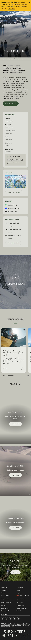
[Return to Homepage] (15, 14)
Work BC (3, 605)
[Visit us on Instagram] (6, 618)
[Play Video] (15, 277)
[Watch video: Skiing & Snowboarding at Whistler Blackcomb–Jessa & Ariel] (22, 368)
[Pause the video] (29, 494)
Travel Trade (20, 587)
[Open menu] (28, 14)
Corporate (19, 593)
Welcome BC (4, 608)
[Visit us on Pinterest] (10, 618)
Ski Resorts (9, 59)
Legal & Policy (5, 595)
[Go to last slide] (4, 375)
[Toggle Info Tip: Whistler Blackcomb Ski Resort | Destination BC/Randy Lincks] (2, 55)
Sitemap (3, 590)
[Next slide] (28, 375)
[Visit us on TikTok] (18, 618)
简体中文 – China (24, 595)
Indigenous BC (5, 611)
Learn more (11, 9)
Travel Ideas (20, 602)
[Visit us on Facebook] (14, 618)
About (3, 593)
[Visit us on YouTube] (2, 618)
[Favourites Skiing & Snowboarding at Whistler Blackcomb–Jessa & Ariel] (24, 330)
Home (3, 59)
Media (18, 590)
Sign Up (15, 572)
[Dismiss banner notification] (29, 2)
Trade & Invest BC (6, 602)
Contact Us (4, 587)
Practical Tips (20, 605)
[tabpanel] (13, 350)
